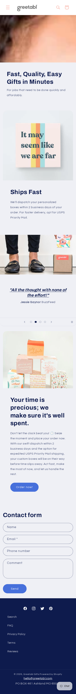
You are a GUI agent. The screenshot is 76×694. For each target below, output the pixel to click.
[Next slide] (51, 322)
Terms (11, 642)
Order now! (24, 487)
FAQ (10, 625)
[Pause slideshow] (72, 322)
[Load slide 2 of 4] (35, 322)
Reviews (12, 651)
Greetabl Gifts (31, 674)
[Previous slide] (25, 322)
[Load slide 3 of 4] (40, 322)
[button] (8, 7)
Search (12, 617)
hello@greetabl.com (38, 678)
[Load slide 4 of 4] (45, 322)
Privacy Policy (16, 634)
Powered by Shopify (51, 674)
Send (15, 588)
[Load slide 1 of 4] (31, 322)
